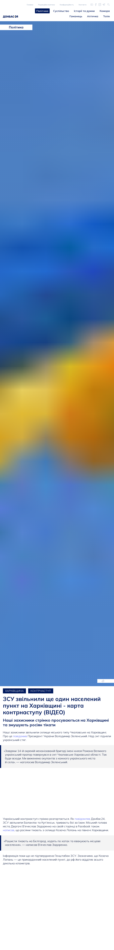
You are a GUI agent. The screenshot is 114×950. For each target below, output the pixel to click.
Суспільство (61, 11)
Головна (30, 5)
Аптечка (92, 16)
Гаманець (75, 16)
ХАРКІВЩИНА (14, 691)
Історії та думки (84, 11)
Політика (42, 11)
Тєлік (106, 16)
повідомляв (83, 819)
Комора (105, 11)
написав (8, 830)
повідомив (20, 736)
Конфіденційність (67, 5)
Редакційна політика (46, 5)
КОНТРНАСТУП (40, 691)
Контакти (82, 5)
